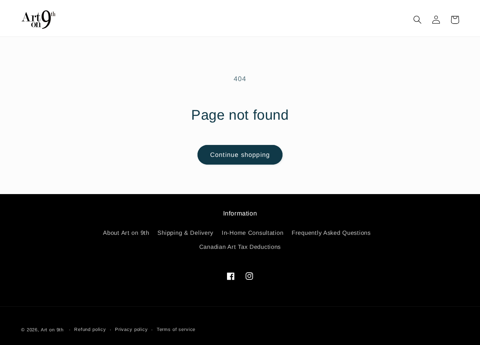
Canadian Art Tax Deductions (240, 247)
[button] (417, 20)
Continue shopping (240, 154)
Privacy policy (131, 329)
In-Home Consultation (252, 233)
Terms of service (176, 329)
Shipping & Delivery (185, 233)
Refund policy (90, 329)
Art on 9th (52, 329)
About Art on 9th (126, 233)
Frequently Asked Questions (331, 233)
